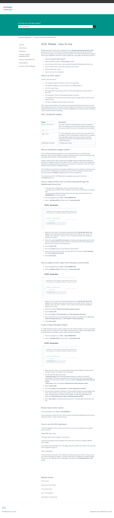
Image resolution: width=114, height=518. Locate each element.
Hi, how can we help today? (29, 23)
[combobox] (55, 26)
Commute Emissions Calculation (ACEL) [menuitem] (24, 55)
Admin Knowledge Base (24, 37)
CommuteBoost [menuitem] (23, 63)
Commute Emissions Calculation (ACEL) (45, 37)
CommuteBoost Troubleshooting (49, 497)
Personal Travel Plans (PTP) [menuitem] (27, 59)
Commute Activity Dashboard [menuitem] (27, 66)
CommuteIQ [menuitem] (22, 51)
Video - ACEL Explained (47, 493)
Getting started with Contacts (48, 485)
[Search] (94, 26)
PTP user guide (45, 481)
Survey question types (46, 489)
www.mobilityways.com (104, 9)
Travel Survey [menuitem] (23, 48)
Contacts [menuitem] (21, 45)
